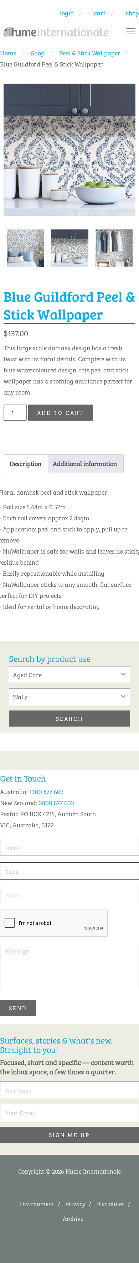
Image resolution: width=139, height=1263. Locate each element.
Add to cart (60, 412)
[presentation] (54, 923)
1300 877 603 (46, 791)
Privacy (75, 1203)
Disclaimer (110, 1203)
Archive (73, 1218)
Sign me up (69, 1134)
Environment (36, 1203)
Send (18, 1008)
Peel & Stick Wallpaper (89, 53)
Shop (38, 53)
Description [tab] (25, 463)
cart (99, 13)
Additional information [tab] (85, 463)
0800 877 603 (56, 802)
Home (8, 53)
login (67, 13)
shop (132, 13)
